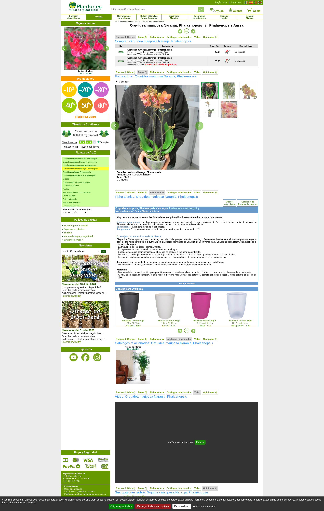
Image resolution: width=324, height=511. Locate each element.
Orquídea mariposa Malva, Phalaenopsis (79, 165)
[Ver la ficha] (85, 48)
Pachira (66, 189)
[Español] (250, 2)
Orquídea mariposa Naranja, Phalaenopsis (80, 169)
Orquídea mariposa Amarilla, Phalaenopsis (80, 159)
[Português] (255, 2)
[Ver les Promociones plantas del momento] (85, 119)
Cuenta (237, 10)
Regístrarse (221, 2)
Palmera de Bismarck (71, 202)
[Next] (106, 48)
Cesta (256, 10)
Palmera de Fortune (71, 206)
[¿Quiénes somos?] (85, 139)
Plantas (99, 17)
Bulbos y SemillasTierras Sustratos (149, 17)
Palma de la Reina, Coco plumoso (76, 192)
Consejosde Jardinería (73, 17)
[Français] (246, 2)
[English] (259, 2)
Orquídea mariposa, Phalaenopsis (77, 172)
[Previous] (64, 48)
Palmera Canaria (70, 199)
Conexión (236, 2)
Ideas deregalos (224, 17)
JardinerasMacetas (174, 17)
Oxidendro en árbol (71, 186)
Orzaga (66, 179)
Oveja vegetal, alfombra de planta (76, 182)
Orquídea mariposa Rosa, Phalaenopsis (79, 175)
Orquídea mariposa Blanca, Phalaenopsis (80, 162)
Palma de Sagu (69, 196)
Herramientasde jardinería (124, 17)
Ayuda (219, 10)
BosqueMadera (249, 17)
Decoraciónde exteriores (199, 17)
